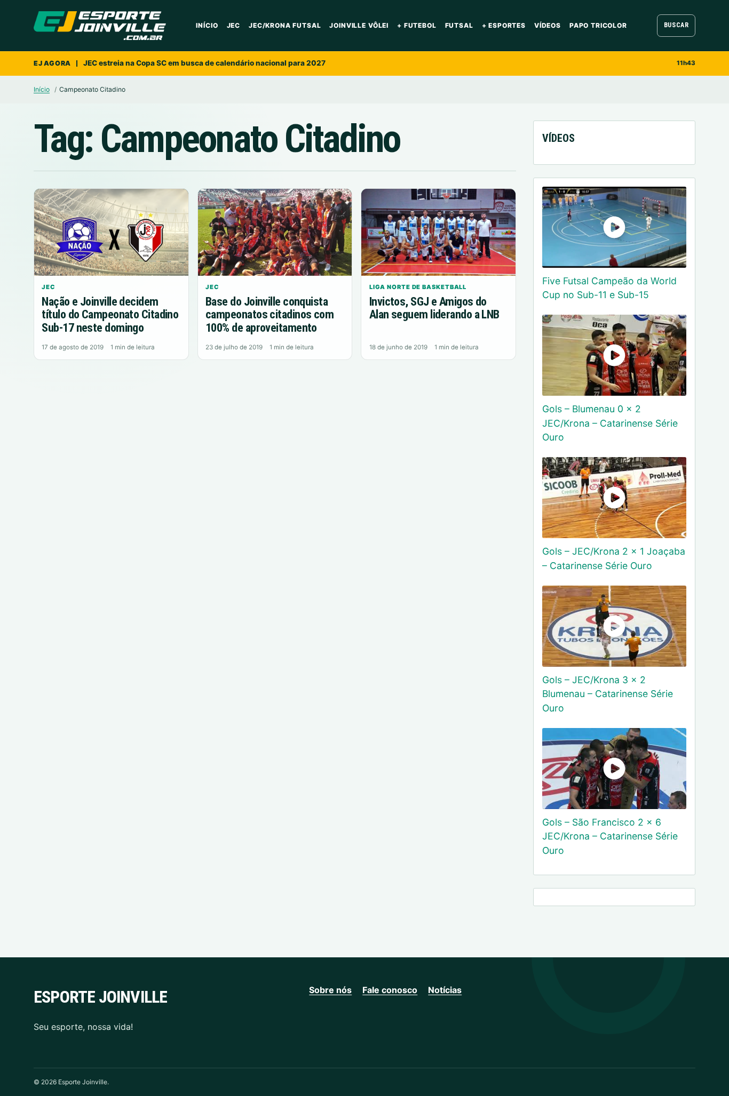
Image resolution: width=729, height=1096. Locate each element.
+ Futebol (417, 25)
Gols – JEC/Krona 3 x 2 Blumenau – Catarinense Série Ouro (607, 694)
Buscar (676, 25)
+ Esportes (504, 25)
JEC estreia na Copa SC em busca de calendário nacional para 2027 (204, 63)
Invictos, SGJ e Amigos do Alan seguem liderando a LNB (434, 308)
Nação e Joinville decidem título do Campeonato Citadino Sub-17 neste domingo (110, 314)
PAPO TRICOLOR (598, 25)
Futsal (459, 25)
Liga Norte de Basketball (418, 287)
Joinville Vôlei (359, 25)
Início (207, 25)
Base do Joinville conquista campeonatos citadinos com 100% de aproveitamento (269, 314)
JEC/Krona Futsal (285, 25)
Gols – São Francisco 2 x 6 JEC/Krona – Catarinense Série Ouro (610, 836)
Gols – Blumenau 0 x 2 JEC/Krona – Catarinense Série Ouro (610, 423)
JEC (234, 25)
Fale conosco (389, 990)
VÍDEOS (547, 25)
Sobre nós (330, 990)
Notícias (445, 990)
